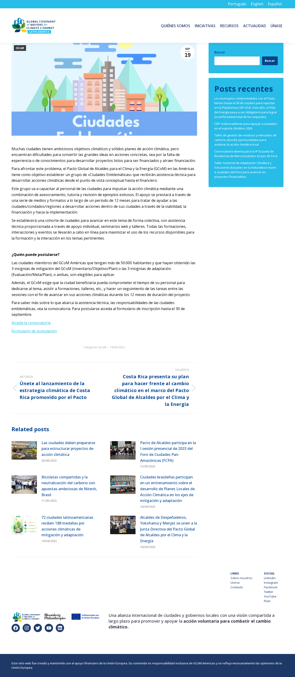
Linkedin (270, 578)
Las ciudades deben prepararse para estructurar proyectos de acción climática (68, 448)
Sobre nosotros (241, 578)
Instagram (271, 582)
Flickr (267, 601)
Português (237, 3)
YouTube (270, 596)
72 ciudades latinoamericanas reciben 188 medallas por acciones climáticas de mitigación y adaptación (67, 526)
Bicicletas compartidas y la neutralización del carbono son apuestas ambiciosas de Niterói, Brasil (69, 486)
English (257, 3)
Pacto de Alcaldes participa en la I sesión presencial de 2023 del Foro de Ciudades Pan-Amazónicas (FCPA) (168, 451)
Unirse (235, 582)
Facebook (270, 587)
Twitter (268, 592)
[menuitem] (175, 25)
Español (275, 3)
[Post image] (24, 450)
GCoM (20, 48)
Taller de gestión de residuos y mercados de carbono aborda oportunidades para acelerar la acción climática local (245, 140)
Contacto (236, 587)
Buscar (219, 52)
